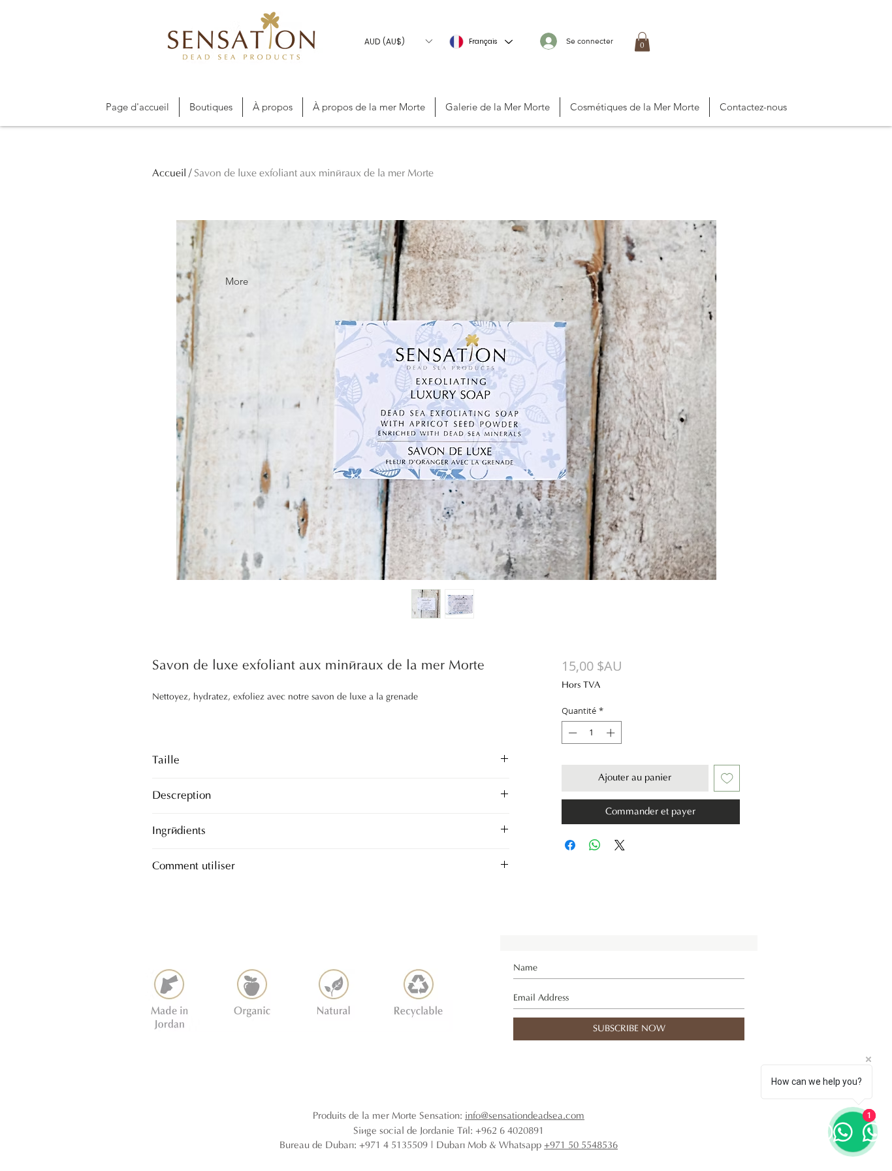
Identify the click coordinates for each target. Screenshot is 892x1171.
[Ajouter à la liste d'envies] (727, 778)
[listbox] (398, 41)
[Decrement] (571, 733)
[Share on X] (620, 845)
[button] (398, 41)
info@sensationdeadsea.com (524, 1115)
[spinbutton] (591, 733)
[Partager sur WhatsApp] (595, 845)
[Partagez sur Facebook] (570, 845)
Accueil (169, 173)
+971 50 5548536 (581, 1145)
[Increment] (612, 733)
